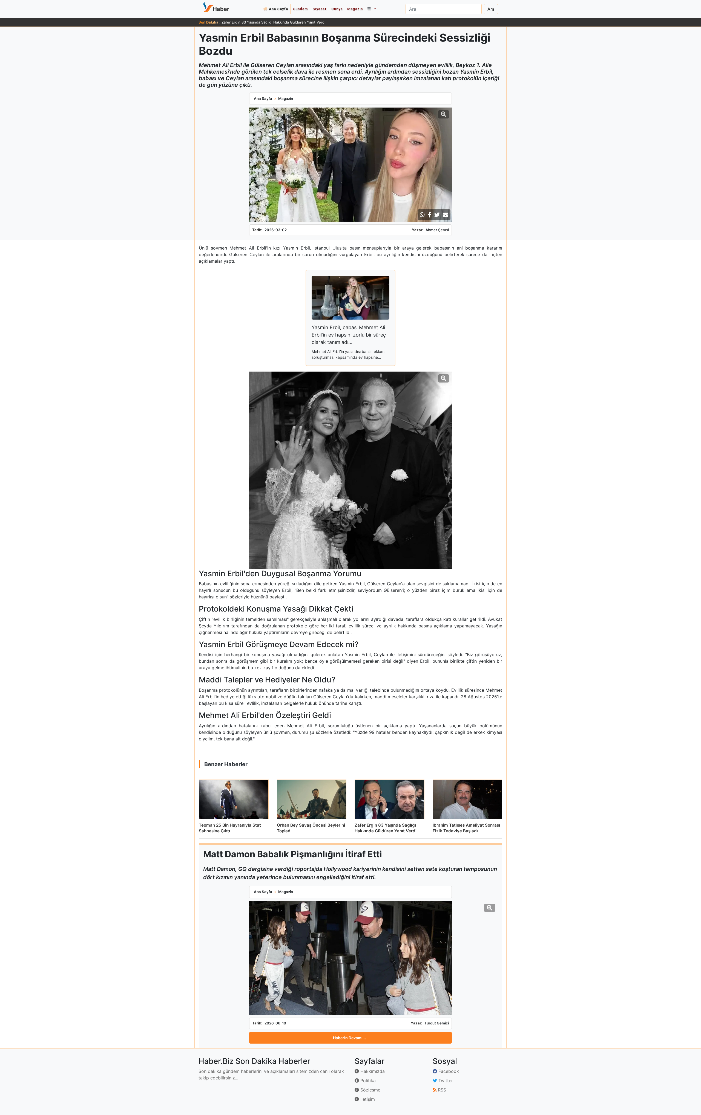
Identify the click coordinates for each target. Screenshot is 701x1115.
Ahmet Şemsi (437, 230)
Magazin (355, 9)
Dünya (337, 9)
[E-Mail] (445, 215)
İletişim (367, 1099)
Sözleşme (369, 1090)
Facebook (448, 1071)
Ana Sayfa (278, 9)
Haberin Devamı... (349, 1037)
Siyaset (319, 9)
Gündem (300, 9)
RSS (441, 1090)
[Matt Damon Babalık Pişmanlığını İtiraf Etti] (350, 958)
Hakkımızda (372, 1071)
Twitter (445, 1080)
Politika (367, 1080)
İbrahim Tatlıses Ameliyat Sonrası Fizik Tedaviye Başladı (268, 22)
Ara (491, 9)
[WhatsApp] (422, 215)
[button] (371, 9)
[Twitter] (437, 215)
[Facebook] (429, 215)
